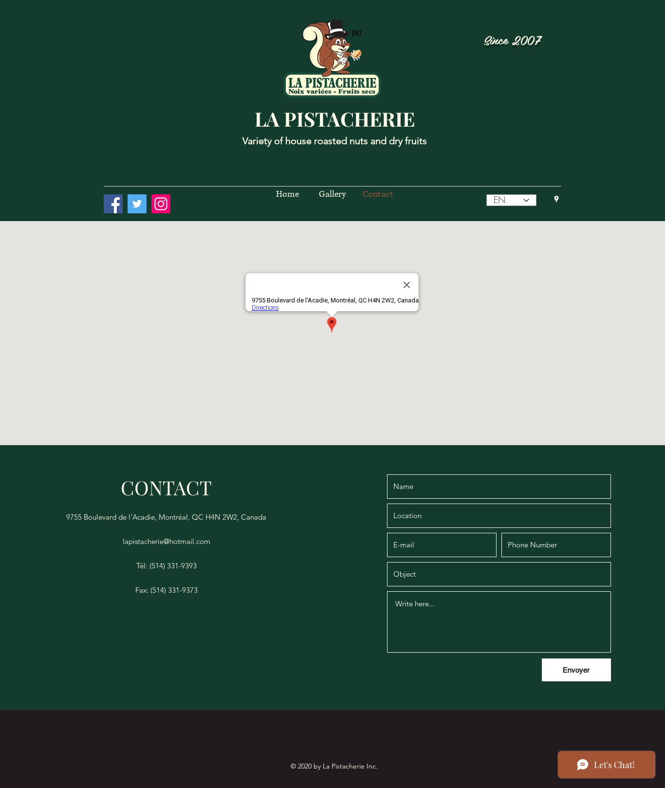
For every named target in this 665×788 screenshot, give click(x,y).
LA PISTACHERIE (335, 118)
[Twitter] (137, 203)
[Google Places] (556, 199)
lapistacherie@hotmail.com (166, 541)
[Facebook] (113, 203)
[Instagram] (160, 203)
